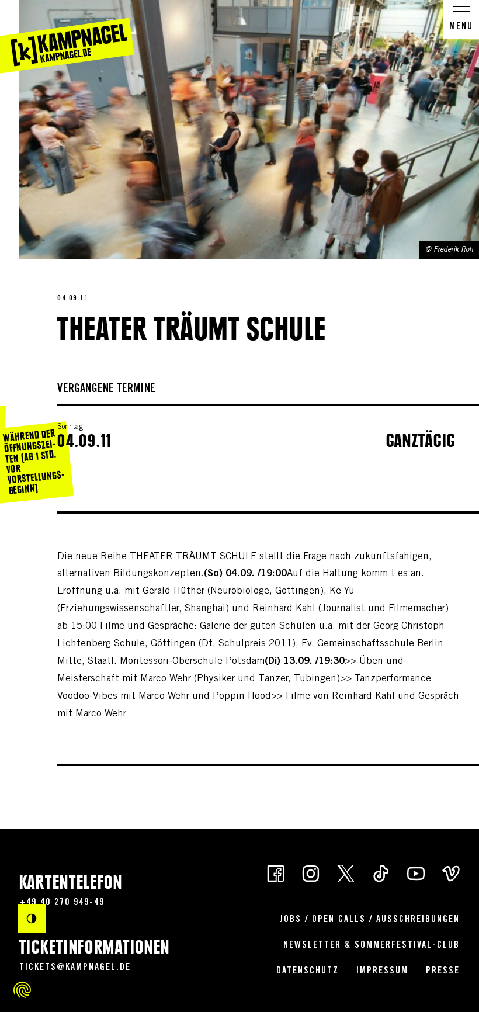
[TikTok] (381, 873)
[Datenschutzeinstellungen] (22, 989)
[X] (346, 873)
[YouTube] (416, 873)
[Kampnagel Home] (67, 37)
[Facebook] (275, 873)
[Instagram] (311, 873)
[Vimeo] (451, 873)
